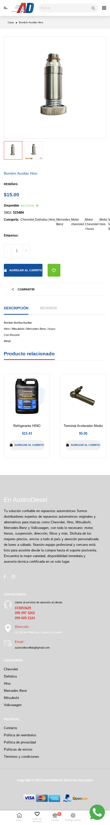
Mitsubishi (11, 698)
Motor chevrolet (77, 222)
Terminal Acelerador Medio (83, 426)
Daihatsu (41, 219)
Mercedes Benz (63, 222)
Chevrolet (27, 219)
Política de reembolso (20, 735)
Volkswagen (12, 705)
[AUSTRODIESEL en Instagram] (13, 576)
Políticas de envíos (18, 749)
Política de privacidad (20, 742)
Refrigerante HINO (26, 426)
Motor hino (103, 222)
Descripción (16, 308)
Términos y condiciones (21, 757)
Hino (52, 219)
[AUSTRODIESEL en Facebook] (5, 576)
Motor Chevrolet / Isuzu (91, 224)
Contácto (10, 728)
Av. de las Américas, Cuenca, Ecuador (38, 632)
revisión (48, 308)
